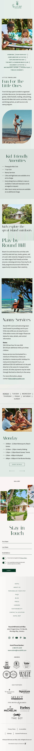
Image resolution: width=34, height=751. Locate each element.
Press (17, 601)
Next (12, 220)
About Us (17, 587)
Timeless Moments (17, 70)
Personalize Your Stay (17, 591)
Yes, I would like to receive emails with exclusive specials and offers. (16, 563)
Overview (10, 54)
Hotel (17, 584)
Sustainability (17, 608)
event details (17, 464)
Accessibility (22, 729)
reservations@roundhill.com (17, 650)
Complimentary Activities (17, 57)
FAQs (17, 594)
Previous (7, 220)
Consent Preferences (21, 733)
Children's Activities (17, 65)
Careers (17, 605)
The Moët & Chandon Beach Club (17, 62)
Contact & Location (17, 612)
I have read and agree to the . (17, 558)
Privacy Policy (23, 558)
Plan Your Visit (21, 54)
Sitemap (9, 733)
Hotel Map (17, 616)
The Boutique (25, 67)
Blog (17, 598)
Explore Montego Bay (17, 59)
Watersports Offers (11, 67)
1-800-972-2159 (17, 648)
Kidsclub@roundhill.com (16, 379)
